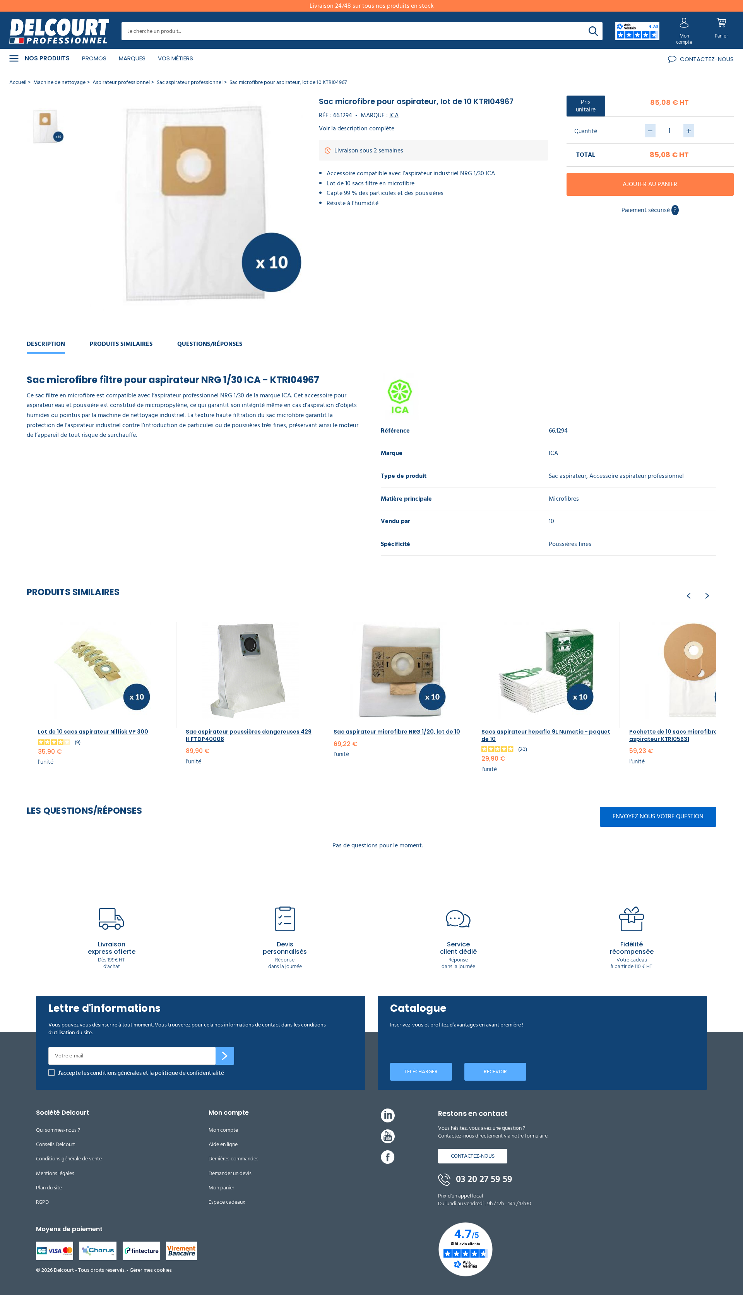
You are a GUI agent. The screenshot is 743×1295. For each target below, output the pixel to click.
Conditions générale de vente (69, 1158)
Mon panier (221, 1187)
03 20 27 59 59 (483, 1179)
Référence (395, 431)
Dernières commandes (234, 1158)
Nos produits (47, 58)
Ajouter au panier (650, 184)
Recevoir (495, 1071)
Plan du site (49, 1187)
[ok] (225, 1056)
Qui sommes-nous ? (58, 1130)
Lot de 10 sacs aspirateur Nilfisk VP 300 (93, 732)
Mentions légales (55, 1173)
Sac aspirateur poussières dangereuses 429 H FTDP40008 (249, 735)
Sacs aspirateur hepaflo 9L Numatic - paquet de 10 (545, 735)
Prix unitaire (586, 106)
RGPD (42, 1201)
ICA (394, 115)
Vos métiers (175, 58)
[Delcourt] (59, 31)
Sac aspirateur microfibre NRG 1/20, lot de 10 (397, 732)
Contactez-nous (473, 1155)
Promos (94, 58)
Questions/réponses (209, 344)
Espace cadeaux (227, 1201)
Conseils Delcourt (55, 1144)
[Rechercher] (593, 31)
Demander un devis (230, 1173)
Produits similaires (121, 344)
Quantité (585, 131)
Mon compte (223, 1130)
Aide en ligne (223, 1144)
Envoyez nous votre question (658, 816)
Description (46, 344)
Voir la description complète (356, 128)
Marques (132, 58)
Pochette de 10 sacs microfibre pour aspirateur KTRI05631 (680, 735)
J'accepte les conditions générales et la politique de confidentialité (141, 1073)
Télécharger (421, 1071)
